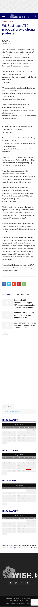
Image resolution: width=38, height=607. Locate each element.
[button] (35, 16)
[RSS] (22, 583)
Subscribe (9, 598)
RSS (27, 600)
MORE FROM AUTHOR (23, 294)
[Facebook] (10, 583)
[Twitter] (27, 583)
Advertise (17, 598)
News (11, 21)
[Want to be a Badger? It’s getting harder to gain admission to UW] (7, 315)
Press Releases (26, 598)
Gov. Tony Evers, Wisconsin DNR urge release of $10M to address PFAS (25, 325)
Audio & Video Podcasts (17, 600)
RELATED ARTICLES (8, 294)
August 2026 (19, 424)
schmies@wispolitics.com (17, 548)
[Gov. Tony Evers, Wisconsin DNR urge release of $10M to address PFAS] (7, 325)
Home (4, 21)
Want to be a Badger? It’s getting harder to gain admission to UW (24, 315)
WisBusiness (8, 406)
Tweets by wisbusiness (12, 412)
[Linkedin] (16, 583)
